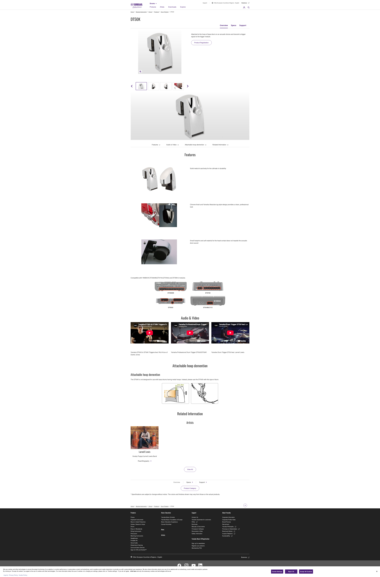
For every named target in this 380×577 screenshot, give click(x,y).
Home (132, 12)
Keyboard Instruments (137, 520)
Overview (224, 25)
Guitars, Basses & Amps (138, 524)
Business (244, 3)
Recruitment (225, 524)
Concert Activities (166, 524)
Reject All (291, 571)
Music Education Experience (169, 522)
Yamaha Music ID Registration (200, 539)
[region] (190, 571)
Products (153, 7)
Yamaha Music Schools (168, 517)
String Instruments (136, 531)
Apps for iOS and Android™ (139, 550)
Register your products (198, 546)
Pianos (133, 517)
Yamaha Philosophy (228, 526)
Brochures (195, 524)
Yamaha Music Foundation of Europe (171, 520)
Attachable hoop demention (194, 145)
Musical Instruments (141, 12)
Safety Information (197, 533)
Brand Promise (226, 522)
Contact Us (195, 517)
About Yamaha (226, 513)
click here (133, 571)
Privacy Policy (13, 575)
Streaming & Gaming (137, 545)
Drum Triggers (164, 12)
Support (205, 3)
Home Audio (134, 543)
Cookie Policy (23, 575)
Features (155, 145)
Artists (162, 7)
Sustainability (226, 536)
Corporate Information (228, 517)
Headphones (134, 538)
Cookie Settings (277, 571)
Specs (233, 25)
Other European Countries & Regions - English (226, 3)
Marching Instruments (137, 536)
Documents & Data (197, 531)
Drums (152, 3)
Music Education (166, 513)
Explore (183, 7)
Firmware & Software (198, 529)
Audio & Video (171, 145)
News (162, 529)
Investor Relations (227, 533)
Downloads (172, 7)
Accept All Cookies (306, 571)
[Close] (377, 571)
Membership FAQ (197, 548)
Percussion (134, 533)
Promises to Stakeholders (229, 529)
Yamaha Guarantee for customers (201, 520)
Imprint (6, 575)
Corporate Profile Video (229, 520)
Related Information (219, 145)
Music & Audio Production (138, 522)
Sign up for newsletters (198, 543)
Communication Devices (138, 547)
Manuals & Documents (198, 526)
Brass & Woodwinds (136, 529)
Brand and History (227, 531)
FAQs (193, 522)
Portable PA (134, 540)
